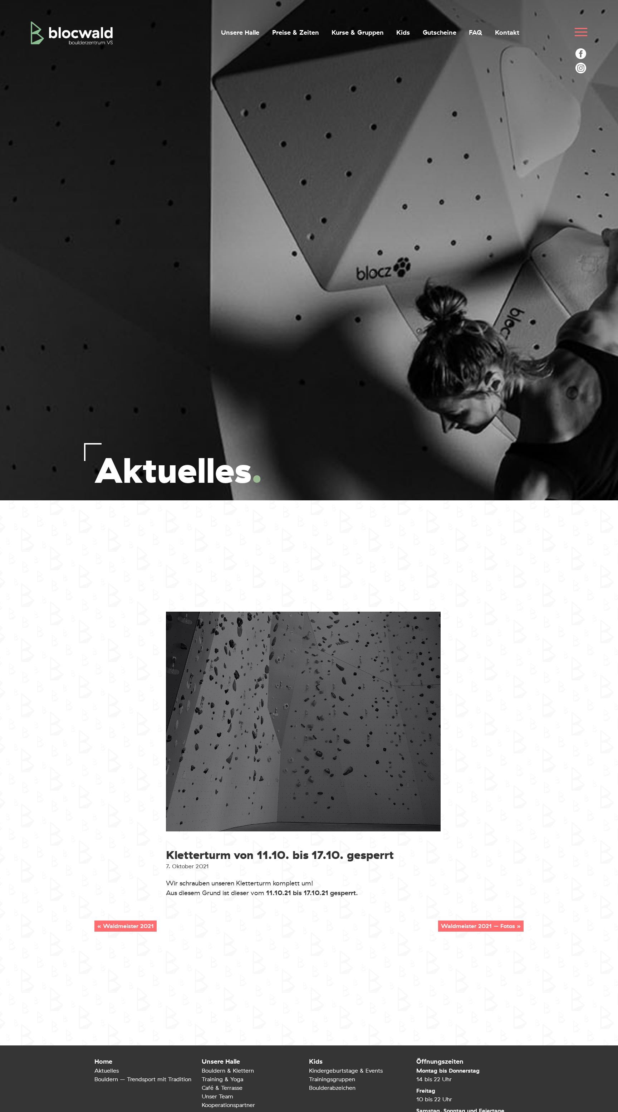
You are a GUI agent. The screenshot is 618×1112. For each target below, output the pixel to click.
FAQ (475, 33)
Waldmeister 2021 (128, 926)
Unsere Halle (240, 33)
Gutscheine (439, 33)
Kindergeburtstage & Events (346, 1070)
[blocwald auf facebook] (580, 53)
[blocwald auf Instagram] (580, 68)
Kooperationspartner (228, 1105)
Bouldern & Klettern (228, 1070)
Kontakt (507, 33)
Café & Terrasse (222, 1087)
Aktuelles (106, 1070)
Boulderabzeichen (332, 1087)
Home (103, 1061)
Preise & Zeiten (295, 33)
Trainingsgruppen (332, 1079)
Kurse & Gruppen (358, 33)
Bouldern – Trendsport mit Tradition (142, 1079)
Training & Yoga (222, 1079)
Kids (403, 33)
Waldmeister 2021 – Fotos (478, 926)
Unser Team (217, 1096)
